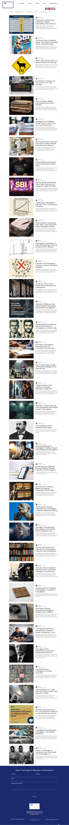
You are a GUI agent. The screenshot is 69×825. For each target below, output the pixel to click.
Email (12, 778)
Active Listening (29, 11)
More (50, 11)
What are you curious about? (16, 783)
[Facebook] (46, 9)
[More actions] (57, 17)
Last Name (37, 773)
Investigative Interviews (19, 11)
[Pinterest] (49, 9)
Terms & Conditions (31, 819)
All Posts (11, 11)
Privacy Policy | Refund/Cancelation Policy (35, 820)
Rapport (35, 11)
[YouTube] (54, 9)
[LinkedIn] (51, 9)
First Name (13, 773)
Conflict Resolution (43, 11)
